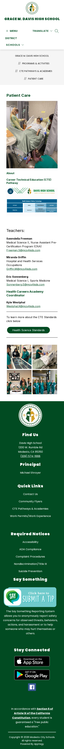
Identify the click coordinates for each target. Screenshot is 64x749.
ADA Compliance (30, 549)
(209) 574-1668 (30, 456)
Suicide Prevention (30, 571)
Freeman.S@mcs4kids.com (23, 250)
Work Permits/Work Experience (30, 516)
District (11, 38)
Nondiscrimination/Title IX (30, 564)
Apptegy (39, 744)
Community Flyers (30, 501)
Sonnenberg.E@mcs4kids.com (25, 284)
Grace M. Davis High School (32, 55)
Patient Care (35, 78)
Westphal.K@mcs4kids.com (23, 306)
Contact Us (30, 494)
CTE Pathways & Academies (35, 71)
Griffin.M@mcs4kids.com (21, 269)
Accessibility (30, 542)
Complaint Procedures (30, 556)
